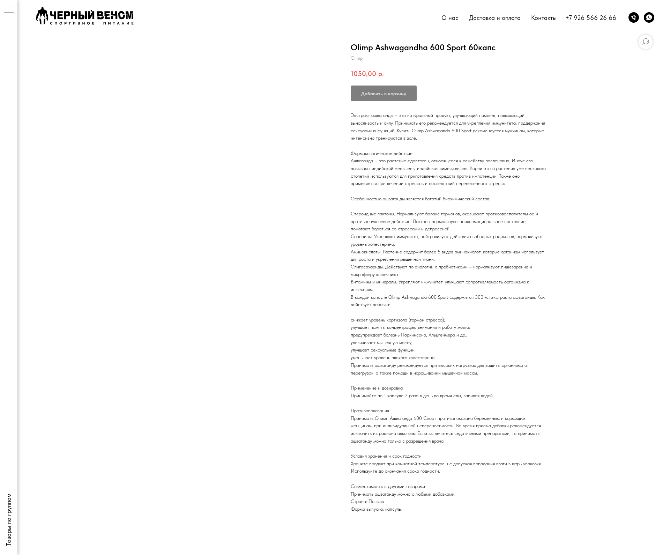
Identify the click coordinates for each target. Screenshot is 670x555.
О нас (450, 17)
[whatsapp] (649, 17)
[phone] (633, 17)
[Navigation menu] (9, 10)
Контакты (544, 17)
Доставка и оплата (495, 17)
